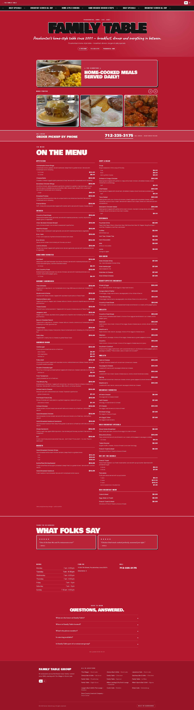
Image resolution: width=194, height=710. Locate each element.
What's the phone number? (67, 631)
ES (189, 3)
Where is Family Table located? (68, 624)
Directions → (82, 571)
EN (186, 3)
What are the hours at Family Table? (70, 618)
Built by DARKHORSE (146, 706)
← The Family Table (9, 3)
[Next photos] (155, 91)
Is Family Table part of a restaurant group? (73, 644)
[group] (97, 111)
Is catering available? (64, 637)
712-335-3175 (94, 49)
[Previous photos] (150, 91)
